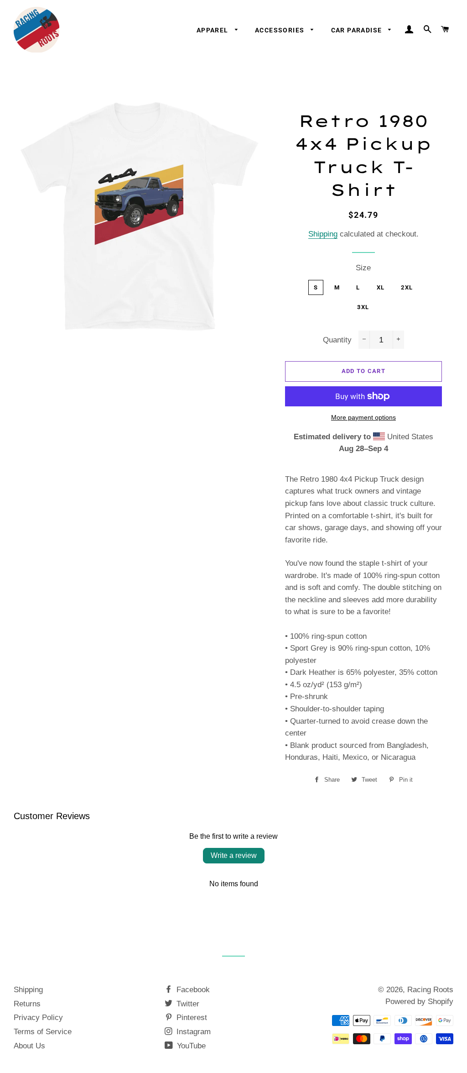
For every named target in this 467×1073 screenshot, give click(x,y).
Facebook (192, 989)
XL (381, 287)
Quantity (337, 340)
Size (363, 267)
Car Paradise (357, 30)
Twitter (186, 1003)
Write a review (234, 855)
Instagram (192, 1031)
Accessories (280, 30)
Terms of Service (43, 1031)
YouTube (190, 1045)
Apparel (213, 30)
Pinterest (190, 1017)
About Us (29, 1045)
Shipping (322, 234)
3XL (363, 307)
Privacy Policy (38, 1017)
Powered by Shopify (419, 1001)
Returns (27, 1003)
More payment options (363, 417)
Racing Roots (430, 989)
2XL (407, 287)
